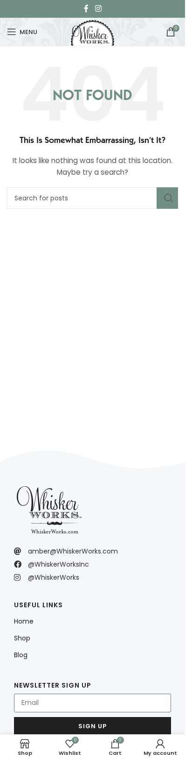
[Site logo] (92, 31)
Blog (20, 655)
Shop (22, 638)
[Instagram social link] (98, 8)
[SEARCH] (167, 198)
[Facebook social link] (86, 8)
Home (24, 621)
